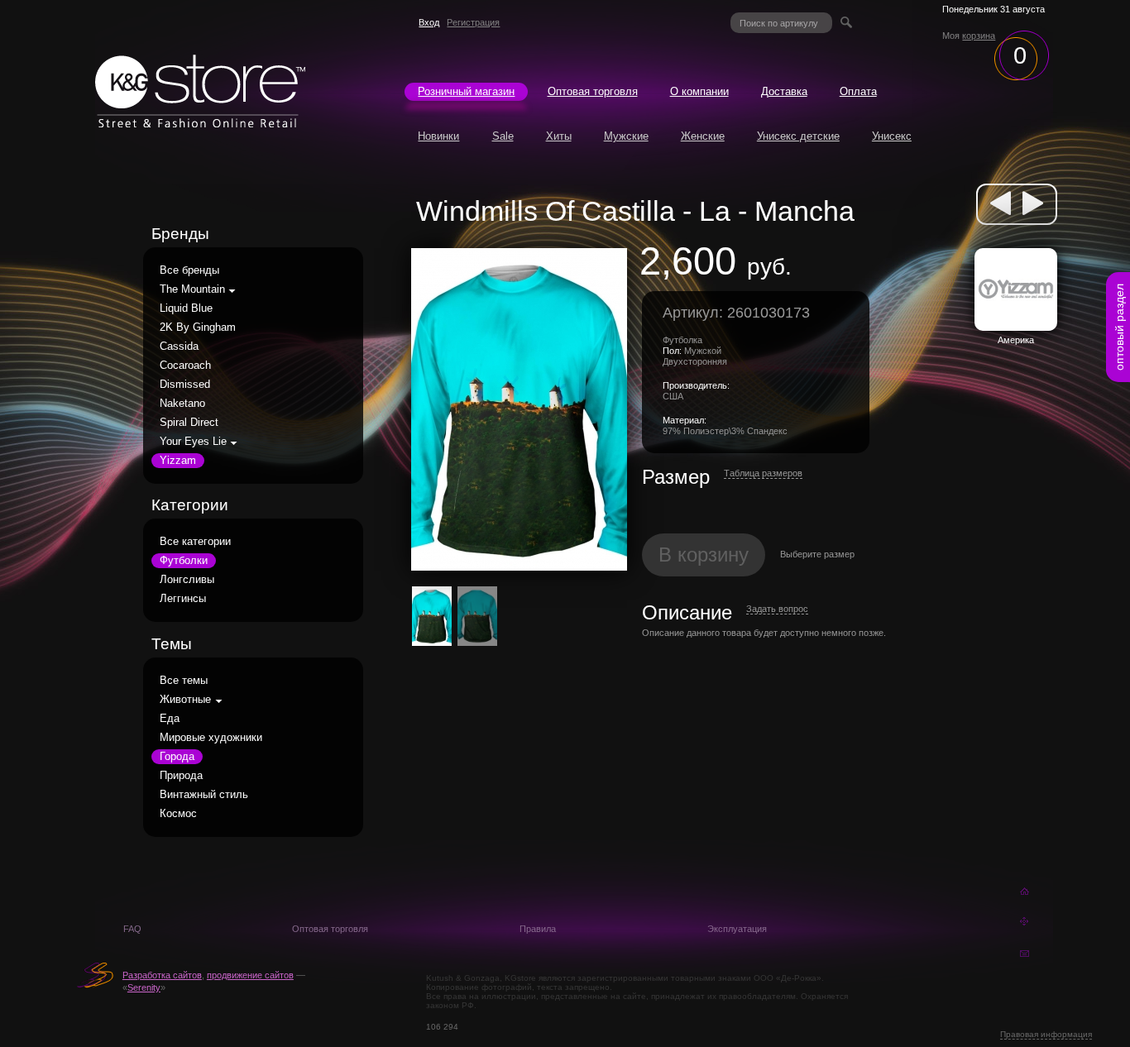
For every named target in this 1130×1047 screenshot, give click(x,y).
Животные (185, 699)
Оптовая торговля (593, 92)
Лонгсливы (187, 580)
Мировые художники (211, 737)
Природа (181, 776)
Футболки (184, 561)
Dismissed (185, 384)
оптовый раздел (1119, 327)
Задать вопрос (777, 609)
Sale (503, 136)
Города (177, 757)
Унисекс (892, 136)
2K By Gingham (198, 327)
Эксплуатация (737, 929)
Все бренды (189, 270)
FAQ (132, 929)
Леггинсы (183, 599)
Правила (538, 929)
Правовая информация (1046, 1034)
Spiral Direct (189, 422)
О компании (699, 92)
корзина (978, 36)
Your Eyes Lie (193, 441)
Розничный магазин (466, 92)
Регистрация (473, 22)
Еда (170, 718)
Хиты (559, 136)
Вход (429, 22)
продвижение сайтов (250, 975)
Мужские (626, 136)
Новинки (438, 136)
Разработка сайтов (162, 975)
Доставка (784, 92)
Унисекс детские (798, 136)
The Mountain (192, 289)
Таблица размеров (763, 473)
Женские (703, 136)
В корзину (703, 554)
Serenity (143, 987)
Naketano (182, 403)
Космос (178, 814)
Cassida (179, 346)
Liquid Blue (186, 308)
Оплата (858, 92)
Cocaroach (185, 365)
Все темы (184, 680)
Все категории (195, 541)
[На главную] (200, 123)
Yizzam (178, 460)
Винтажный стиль (204, 795)
